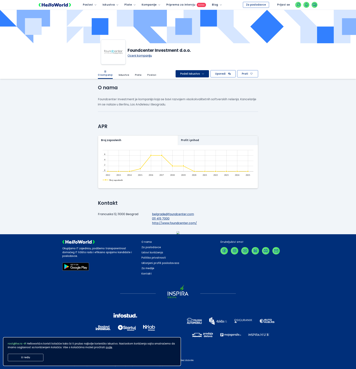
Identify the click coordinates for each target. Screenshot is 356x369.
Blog (215, 4)
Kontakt (146, 273)
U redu (25, 357)
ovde (109, 347)
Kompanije (149, 4)
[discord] (265, 250)
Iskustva (109, 4)
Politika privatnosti (153, 257)
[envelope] (276, 250)
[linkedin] (255, 250)
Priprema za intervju (180, 4)
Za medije (147, 268)
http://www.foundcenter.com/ (174, 223)
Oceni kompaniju (140, 55)
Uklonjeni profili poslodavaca (160, 263)
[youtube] (245, 250)
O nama (146, 242)
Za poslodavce (256, 4)
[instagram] (234, 250)
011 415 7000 (160, 218)
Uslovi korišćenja (152, 252)
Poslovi (88, 4)
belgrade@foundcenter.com (173, 214)
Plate (128, 4)
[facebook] (224, 250)
